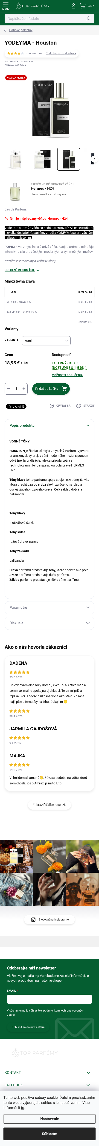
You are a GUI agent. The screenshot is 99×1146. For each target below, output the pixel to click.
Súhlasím (49, 1134)
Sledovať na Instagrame (54, 919)
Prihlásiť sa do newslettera (28, 1027)
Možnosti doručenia (67, 375)
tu (22, 1108)
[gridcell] (49, 546)
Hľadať (88, 18)
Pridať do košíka (46, 388)
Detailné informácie (20, 270)
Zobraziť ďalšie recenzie (49, 805)
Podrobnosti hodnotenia (61, 53)
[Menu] (6, 6)
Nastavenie (49, 1119)
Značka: (15, 65)
